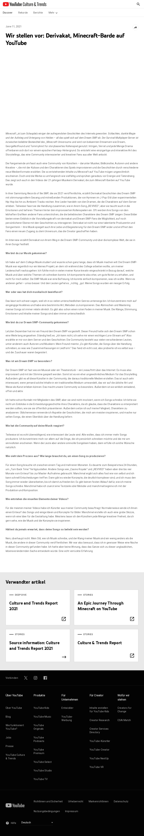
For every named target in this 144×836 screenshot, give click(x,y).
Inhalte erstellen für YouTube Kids (99, 709)
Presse (10, 746)
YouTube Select (43, 762)
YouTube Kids (41, 707)
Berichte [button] (38, 12)
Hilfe (13, 823)
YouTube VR (97, 767)
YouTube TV (41, 779)
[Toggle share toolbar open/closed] (135, 27)
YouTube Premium (39, 751)
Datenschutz (121, 801)
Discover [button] (8, 12)
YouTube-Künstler (100, 741)
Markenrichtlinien (99, 801)
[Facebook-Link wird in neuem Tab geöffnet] (45, 678)
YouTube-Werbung (67, 718)
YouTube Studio (43, 770)
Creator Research (100, 720)
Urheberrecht (75, 801)
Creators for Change (124, 709)
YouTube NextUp (99, 758)
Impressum (71, 811)
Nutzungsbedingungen (47, 811)
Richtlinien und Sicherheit (48, 801)
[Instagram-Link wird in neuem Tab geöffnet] (35, 678)
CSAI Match (124, 720)
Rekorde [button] (23, 12)
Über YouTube (14, 707)
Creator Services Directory (99, 730)
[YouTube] (15, 805)
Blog (8, 716)
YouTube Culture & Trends (15, 757)
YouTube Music (42, 716)
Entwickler (67, 707)
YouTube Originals (39, 727)
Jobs (8, 737)
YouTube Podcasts (39, 739)
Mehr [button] (52, 12)
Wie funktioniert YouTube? (15, 727)
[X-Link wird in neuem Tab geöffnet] (25, 678)
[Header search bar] (138, 4)
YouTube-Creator (100, 749)
